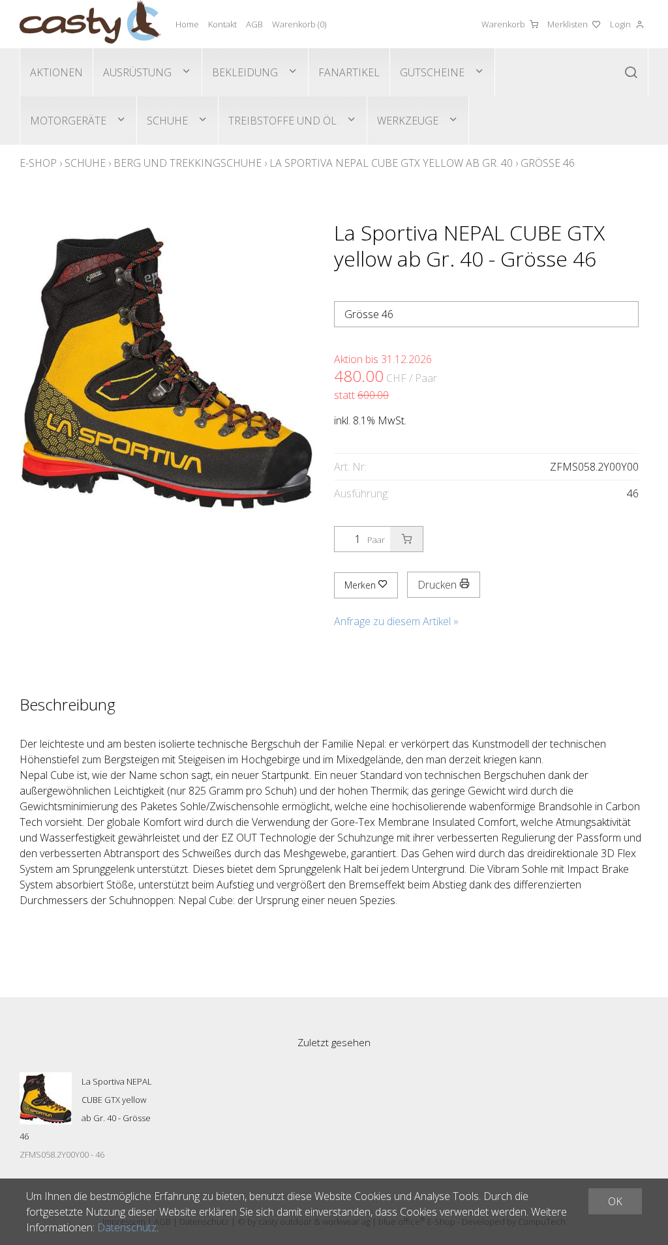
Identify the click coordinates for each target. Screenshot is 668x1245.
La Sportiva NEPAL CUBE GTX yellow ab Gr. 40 (391, 163)
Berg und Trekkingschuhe (188, 163)
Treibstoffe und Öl (282, 120)
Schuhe (167, 120)
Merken (361, 585)
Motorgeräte (68, 120)
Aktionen (56, 72)
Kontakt (222, 24)
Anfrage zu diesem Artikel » (396, 621)
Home (187, 24)
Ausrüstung (137, 72)
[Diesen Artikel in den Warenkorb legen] (406, 539)
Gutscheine (432, 72)
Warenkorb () (299, 24)
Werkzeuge (407, 120)
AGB (254, 24)
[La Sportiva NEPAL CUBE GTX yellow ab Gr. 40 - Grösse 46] (46, 1098)
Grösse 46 (548, 163)
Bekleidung (245, 72)
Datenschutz (127, 1227)
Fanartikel (349, 72)
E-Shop (38, 163)
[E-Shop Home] (90, 24)
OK (615, 1201)
